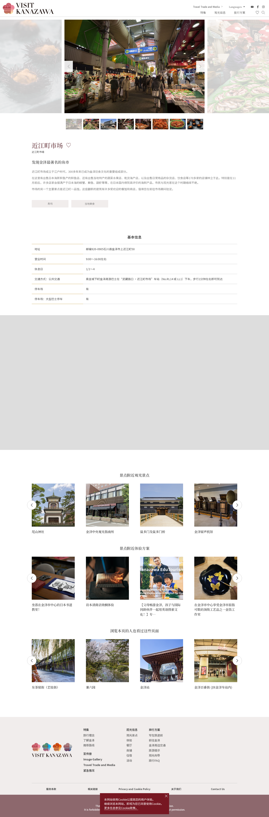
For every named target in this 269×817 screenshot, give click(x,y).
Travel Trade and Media (206, 6)
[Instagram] (263, 7)
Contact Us (218, 789)
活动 (129, 760)
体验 (129, 740)
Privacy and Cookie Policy (134, 789)
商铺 (129, 750)
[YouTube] (252, 7)
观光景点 (132, 735)
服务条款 (51, 789)
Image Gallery (92, 759)
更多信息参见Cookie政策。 (121, 808)
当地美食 (90, 203)
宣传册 (87, 754)
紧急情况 (88, 770)
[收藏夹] (257, 13)
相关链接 (93, 789)
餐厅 (129, 745)
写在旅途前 (156, 735)
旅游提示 (154, 750)
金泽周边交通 (157, 745)
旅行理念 (88, 735)
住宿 (129, 755)
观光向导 (154, 755)
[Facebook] (257, 7)
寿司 (50, 203)
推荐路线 (88, 745)
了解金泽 (88, 740)
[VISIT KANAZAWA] (28, 13)
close (166, 796)
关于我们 (176, 789)
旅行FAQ (154, 760)
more (35, 485)
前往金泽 (154, 740)
